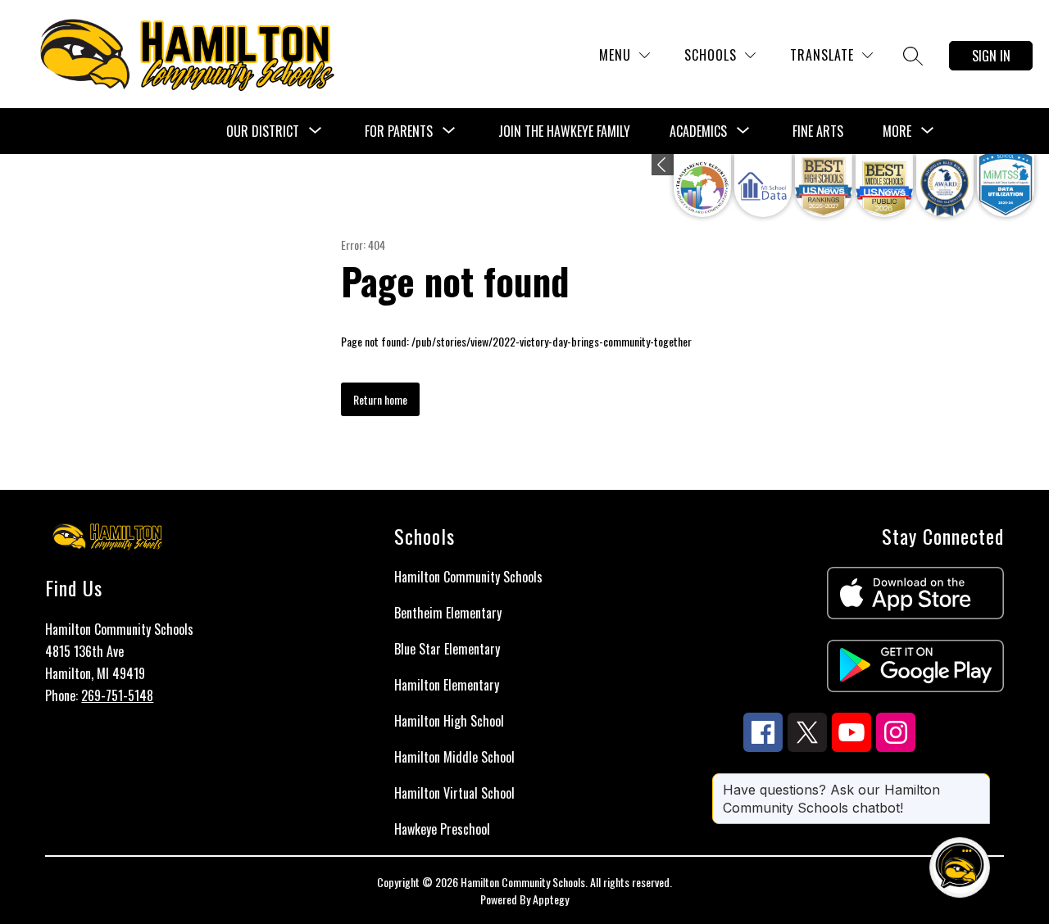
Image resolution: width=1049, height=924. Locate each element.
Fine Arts (817, 131)
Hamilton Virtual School (454, 793)
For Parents (399, 131)
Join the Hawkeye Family (564, 131)
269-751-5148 (117, 695)
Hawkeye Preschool (442, 829)
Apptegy (551, 899)
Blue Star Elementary (447, 649)
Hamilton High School (449, 721)
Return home (380, 399)
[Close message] (977, 781)
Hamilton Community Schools (468, 577)
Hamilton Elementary (446, 685)
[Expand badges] (663, 164)
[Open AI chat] (959, 867)
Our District (262, 131)
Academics (698, 131)
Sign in (991, 56)
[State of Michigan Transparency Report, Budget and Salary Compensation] (702, 185)
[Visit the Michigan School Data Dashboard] (763, 185)
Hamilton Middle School (454, 757)
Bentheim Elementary (448, 613)
